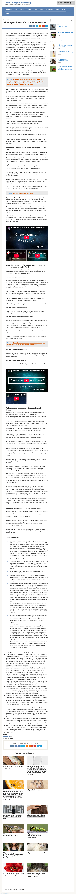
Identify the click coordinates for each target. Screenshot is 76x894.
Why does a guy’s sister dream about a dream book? (65, 52)
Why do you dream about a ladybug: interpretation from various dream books (65, 68)
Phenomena (49, 9)
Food (16, 9)
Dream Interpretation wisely (18, 2)
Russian (2, 893)
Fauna (57, 9)
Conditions (9, 9)
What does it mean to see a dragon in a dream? (65, 25)
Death (41, 9)
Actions (29, 9)
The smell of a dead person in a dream (60, 40)
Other (7, 13)
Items (35, 9)
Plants (63, 9)
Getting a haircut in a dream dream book (63, 59)
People (22, 9)
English (7, 893)
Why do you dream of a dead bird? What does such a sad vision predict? (65, 45)
